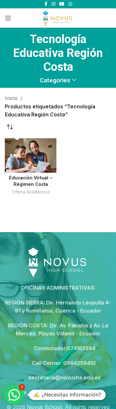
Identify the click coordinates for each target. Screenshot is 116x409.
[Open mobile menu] (8, 18)
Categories (55, 80)
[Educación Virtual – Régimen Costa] (30, 155)
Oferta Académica (30, 192)
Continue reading (25, 392)
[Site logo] (57, 17)
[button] (14, 394)
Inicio (11, 98)
